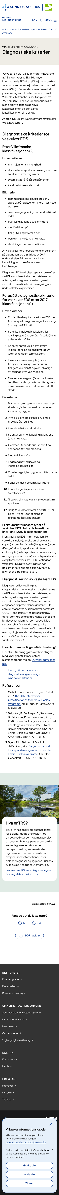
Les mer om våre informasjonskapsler (26, 1141)
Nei (39, 923)
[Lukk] (51, 1124)
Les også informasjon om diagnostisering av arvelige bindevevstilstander (24, 674)
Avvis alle (29, 1174)
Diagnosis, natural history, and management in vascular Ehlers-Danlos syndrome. (29, 750)
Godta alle (29, 1165)
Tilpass (29, 1183)
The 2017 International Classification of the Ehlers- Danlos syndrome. (29, 699)
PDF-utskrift (32, 935)
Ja (24, 923)
